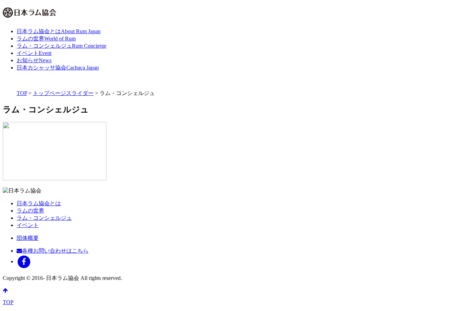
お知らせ (34, 60)
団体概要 (28, 238)
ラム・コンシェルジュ (61, 46)
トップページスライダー (63, 93)
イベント (34, 53)
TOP (22, 93)
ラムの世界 (46, 38)
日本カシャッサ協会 (58, 67)
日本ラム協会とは (59, 31)
